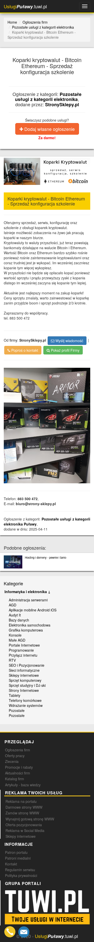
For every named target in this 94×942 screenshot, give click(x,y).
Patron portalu (16, 852)
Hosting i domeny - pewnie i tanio (45, 557)
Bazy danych (19, 619)
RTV (12, 660)
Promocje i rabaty (19, 767)
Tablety (14, 695)
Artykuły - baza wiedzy (23, 784)
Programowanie (21, 650)
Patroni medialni (18, 858)
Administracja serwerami (28, 599)
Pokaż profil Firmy (64, 350)
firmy (13, 340)
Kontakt (11, 863)
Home (12, 22)
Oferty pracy (15, 755)
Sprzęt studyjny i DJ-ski (27, 685)
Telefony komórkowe (25, 700)
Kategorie (13, 583)
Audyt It (15, 614)
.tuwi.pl (25, 6)
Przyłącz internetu (23, 655)
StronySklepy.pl (62, 104)
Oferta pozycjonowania (24, 824)
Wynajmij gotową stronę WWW (30, 818)
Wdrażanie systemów (26, 705)
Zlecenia (12, 761)
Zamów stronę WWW (22, 812)
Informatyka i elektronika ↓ (27, 591)
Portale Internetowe (24, 645)
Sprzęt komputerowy (25, 680)
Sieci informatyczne (24, 670)
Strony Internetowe (24, 690)
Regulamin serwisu (20, 869)
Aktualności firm (17, 772)
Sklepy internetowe (24, 675)
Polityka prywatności (21, 875)
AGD (12, 604)
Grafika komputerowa (26, 630)
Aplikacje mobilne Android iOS (32, 609)
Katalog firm (14, 778)
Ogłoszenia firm (17, 749)
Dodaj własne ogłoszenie (49, 129)
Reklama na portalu (21, 801)
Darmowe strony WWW (24, 807)
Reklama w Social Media (25, 830)
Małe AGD (17, 640)
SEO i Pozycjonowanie (26, 665)
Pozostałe (17, 710)
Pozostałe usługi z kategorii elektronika (48, 97)
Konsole (15, 635)
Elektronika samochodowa (29, 624)
